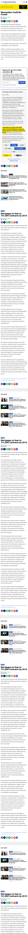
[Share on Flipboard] (14, 21)
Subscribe (22, 82)
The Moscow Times (6, 17)
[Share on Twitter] (4, 21)
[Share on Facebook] (2, 21)
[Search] (24, 2)
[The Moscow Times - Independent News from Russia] (9, 2)
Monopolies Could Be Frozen (11, 13)
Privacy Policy (13, 85)
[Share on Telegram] (7, 21)
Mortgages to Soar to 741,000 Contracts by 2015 (14, 214)
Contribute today (23, 7)
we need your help (10, 124)
